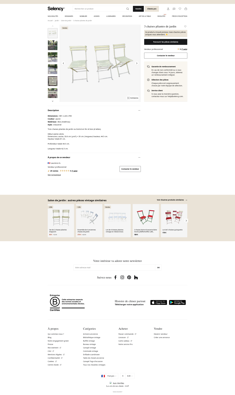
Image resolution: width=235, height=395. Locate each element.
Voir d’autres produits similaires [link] (170, 200)
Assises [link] (97, 16)
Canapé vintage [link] (89, 347)
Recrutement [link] (54, 347)
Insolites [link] (161, 15)
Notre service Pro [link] (125, 344)
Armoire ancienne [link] (90, 334)
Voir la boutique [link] (54, 175)
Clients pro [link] (151, 9)
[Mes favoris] (179, 8)
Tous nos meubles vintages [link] (94, 365)
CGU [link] (51, 351)
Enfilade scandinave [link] (91, 354)
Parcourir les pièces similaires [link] (165, 42)
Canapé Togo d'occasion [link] (93, 361)
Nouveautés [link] (53, 16)
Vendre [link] (138, 9)
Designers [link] (69, 16)
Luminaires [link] (111, 16)
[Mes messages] (174, 8)
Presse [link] (50, 344)
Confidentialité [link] (55, 358)
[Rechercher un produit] (128, 8)
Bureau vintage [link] (89, 344)
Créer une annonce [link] (162, 337)
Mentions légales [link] (56, 354)
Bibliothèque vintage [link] (91, 337)
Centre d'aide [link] (55, 365)
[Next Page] (137, 63)
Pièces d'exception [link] (179, 16)
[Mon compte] (168, 8)
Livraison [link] (123, 337)
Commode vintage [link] (90, 351)
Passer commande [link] (127, 334)
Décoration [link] (127, 16)
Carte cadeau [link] (125, 341)
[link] (56, 9)
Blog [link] (49, 337)
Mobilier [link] (83, 16)
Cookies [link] (52, 361)
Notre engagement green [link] (58, 341)
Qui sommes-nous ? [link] (56, 334)
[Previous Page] (63, 63)
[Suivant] (52, 101)
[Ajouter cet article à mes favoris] (185, 26)
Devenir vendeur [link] (161, 334)
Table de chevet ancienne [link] (93, 358)
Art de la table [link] (145, 16)
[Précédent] (52, 26)
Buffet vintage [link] (89, 341)
